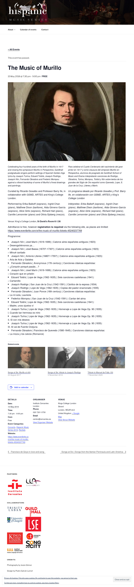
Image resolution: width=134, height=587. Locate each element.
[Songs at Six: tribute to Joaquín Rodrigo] (66, 357)
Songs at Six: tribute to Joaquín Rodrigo (64, 372)
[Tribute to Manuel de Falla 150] (106, 357)
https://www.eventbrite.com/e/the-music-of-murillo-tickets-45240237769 (45, 230)
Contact (44, 29)
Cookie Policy (54, 583)
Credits (11, 560)
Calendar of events (28, 29)
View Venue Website (66, 419)
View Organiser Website (43, 422)
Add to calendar (21, 387)
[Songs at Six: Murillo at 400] (26, 357)
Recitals (22, 430)
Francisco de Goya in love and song (27, 451)
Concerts (11, 427)
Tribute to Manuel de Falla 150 (100, 372)
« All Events (14, 49)
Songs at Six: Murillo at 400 (19, 372)
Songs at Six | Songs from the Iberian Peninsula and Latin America (93, 451)
